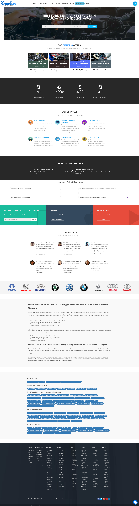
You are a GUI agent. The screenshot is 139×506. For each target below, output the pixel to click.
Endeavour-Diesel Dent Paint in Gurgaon (95, 427)
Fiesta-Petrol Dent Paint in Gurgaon (79, 427)
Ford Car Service (39, 120)
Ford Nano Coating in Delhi (74, 480)
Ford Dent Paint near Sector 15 (63, 395)
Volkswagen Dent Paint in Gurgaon (74, 415)
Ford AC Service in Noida (95, 469)
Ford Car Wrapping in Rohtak (106, 476)
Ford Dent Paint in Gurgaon (33, 415)
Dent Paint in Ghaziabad (80, 388)
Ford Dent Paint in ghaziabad (49, 457)
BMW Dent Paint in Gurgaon (72, 418)
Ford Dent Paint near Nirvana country (82, 398)
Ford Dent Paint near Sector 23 (78, 400)
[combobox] (55, 26)
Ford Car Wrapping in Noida (96, 474)
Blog (30, 458)
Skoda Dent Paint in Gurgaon (33, 418)
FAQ (30, 454)
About (30, 452)
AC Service (58, 381)
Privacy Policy (99, 505)
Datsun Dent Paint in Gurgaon (101, 415)
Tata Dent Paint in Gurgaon (100, 412)
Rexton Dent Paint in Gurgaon (63, 421)
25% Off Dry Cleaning (80, 70)
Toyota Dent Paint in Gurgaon (73, 412)
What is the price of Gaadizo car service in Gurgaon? (21, 188)
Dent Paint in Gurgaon (41, 388)
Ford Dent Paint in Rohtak (106, 457)
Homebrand (32, 450)
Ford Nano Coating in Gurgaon (84, 483)
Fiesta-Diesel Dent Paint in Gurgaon (64, 427)
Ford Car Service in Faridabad (61, 452)
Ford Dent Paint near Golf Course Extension (65, 398)
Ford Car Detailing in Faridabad (61, 486)
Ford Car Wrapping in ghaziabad (50, 477)
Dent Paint (36, 381)
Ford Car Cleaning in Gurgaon (84, 462)
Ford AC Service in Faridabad (61, 471)
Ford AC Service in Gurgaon (84, 472)
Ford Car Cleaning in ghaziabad (49, 462)
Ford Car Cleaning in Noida (95, 460)
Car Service (39, 450)
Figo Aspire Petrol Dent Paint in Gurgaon (85, 430)
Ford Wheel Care (93, 137)
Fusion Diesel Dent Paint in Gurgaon (102, 430)
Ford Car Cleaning (94, 120)
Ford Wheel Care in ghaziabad (49, 467)
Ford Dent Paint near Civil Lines (48, 406)
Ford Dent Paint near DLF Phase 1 (34, 398)
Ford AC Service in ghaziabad (49, 472)
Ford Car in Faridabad (61, 461)
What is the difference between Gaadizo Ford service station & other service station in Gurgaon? (97, 188)
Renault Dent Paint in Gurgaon (60, 415)
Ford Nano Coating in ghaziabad (49, 483)
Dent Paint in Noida (71, 388)
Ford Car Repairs (66, 137)
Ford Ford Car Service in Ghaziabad (50, 452)
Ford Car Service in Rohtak (106, 452)
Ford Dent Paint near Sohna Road (48, 398)
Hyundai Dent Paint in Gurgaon (47, 412)
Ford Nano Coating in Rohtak (106, 481)
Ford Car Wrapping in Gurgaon (85, 477)
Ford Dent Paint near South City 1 (97, 398)
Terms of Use (92, 505)
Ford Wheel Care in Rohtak (107, 466)
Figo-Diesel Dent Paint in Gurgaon (49, 427)
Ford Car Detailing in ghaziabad (49, 488)
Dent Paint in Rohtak (61, 388)
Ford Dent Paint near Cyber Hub (91, 395)
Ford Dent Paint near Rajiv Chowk (76, 395)
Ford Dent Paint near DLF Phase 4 (34, 400)
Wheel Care (39, 456)
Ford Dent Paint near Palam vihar (34, 403)
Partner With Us (31, 462)
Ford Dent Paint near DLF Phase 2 (48, 400)
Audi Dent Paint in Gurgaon (60, 418)
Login (30, 466)
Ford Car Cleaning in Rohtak (106, 462)
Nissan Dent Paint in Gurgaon (88, 415)
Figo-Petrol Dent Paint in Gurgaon (34, 427)
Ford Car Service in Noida (95, 452)
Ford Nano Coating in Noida (95, 480)
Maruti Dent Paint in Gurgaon (33, 412)
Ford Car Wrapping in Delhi (74, 474)
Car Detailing (78, 381)
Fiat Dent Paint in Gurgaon (85, 418)
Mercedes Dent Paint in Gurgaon (98, 418)
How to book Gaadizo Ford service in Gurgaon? (88, 193)
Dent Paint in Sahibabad (91, 388)
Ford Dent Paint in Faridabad (61, 457)
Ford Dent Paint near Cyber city (34, 395)
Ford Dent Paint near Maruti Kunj (48, 403)
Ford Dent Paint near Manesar (97, 403)
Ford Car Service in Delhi (74, 452)
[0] (134, 3)
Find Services (92, 26)
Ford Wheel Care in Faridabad (61, 466)
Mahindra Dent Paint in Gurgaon (86, 412)
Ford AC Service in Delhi (74, 469)
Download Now (57, 219)
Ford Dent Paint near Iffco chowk (83, 403)
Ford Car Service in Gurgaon (84, 452)
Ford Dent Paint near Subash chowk (48, 395)
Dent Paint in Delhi (31, 388)
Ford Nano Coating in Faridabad (61, 481)
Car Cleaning (42, 381)
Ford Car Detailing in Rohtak (106, 486)
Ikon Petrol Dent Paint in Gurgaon (64, 433)
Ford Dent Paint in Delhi (75, 456)
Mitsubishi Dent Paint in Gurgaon (47, 418)
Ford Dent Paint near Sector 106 (34, 406)
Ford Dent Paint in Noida (96, 456)
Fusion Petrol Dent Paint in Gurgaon (35, 433)
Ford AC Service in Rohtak (106, 471)
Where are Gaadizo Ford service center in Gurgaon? (20, 197)
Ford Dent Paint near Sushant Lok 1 (63, 400)
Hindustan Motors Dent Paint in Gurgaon (48, 421)
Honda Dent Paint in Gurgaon (60, 412)
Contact (31, 456)
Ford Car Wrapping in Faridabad (61, 476)
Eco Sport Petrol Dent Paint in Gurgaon (51, 430)
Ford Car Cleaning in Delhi (74, 460)
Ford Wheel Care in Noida (96, 465)
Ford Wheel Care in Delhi (75, 465)
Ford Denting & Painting (42, 137)
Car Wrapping (64, 381)
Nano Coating (71, 381)
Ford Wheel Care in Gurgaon (85, 467)
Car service (30, 381)
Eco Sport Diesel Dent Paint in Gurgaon (35, 430)
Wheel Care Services (50, 381)
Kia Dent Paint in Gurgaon (76, 421)
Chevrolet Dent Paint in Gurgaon (46, 415)
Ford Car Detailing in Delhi (74, 485)
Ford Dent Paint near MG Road (91, 400)
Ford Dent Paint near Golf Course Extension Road (66, 403)
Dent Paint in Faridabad (51, 388)
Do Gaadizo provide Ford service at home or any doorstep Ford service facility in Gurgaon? (28, 193)
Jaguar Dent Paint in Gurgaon (33, 421)
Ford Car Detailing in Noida (95, 485)
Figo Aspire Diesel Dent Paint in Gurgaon (68, 430)
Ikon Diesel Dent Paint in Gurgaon (49, 433)
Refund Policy (107, 505)
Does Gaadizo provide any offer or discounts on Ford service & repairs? (92, 197)
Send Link (34, 219)
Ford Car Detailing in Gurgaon (85, 488)
